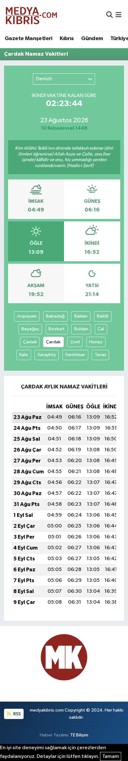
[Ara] (109, 15)
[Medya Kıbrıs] (43, 15)
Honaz (96, 342)
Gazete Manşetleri (29, 38)
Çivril (75, 342)
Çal (101, 329)
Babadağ (55, 316)
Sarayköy (47, 354)
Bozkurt (56, 329)
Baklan (81, 316)
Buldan (81, 329)
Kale (23, 354)
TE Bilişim (79, 735)
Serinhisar (75, 354)
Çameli (30, 342)
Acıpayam (27, 316)
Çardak (53, 342)
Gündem (92, 38)
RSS (16, 714)
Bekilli (102, 316)
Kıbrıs (67, 38)
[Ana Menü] (118, 15)
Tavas (100, 354)
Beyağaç (30, 329)
